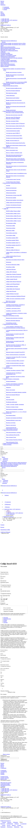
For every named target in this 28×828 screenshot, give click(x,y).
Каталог (2, 763)
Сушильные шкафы (5, 783)
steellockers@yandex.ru (6, 25)
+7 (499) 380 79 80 (5, 19)
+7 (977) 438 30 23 (5, 21)
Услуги (2, 766)
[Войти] (1, 488)
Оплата (5, 621)
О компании (6, 7)
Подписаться (3, 759)
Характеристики (7, 618)
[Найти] (2, 455)
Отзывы (5, 9)
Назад (7, 510)
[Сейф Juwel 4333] (14, 547)
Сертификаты (6, 8)
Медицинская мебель (5, 785)
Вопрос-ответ (4, 779)
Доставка (5, 622)
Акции (2, 764)
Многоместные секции (6, 782)
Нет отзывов (4, 566)
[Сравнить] (1, 568)
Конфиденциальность (6, 820)
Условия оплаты (4, 776)
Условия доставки (5, 777)
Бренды (2, 765)
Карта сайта (3, 813)
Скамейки (3, 786)
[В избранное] (1, 567)
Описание (5, 617)
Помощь (2, 774)
